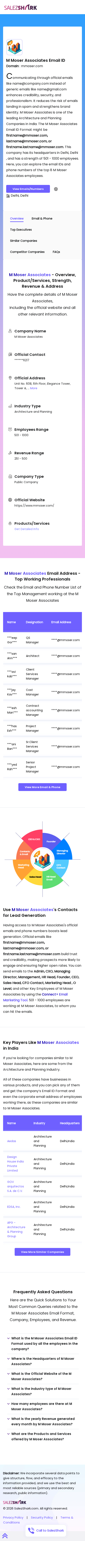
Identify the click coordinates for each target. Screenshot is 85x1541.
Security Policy (42, 1517)
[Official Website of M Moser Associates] (56, 188)
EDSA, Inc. (14, 1207)
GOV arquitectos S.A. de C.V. (15, 1186)
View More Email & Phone (42, 787)
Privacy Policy (13, 1517)
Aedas (11, 1141)
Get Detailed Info (26, 529)
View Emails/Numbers (28, 189)
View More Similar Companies (42, 1252)
